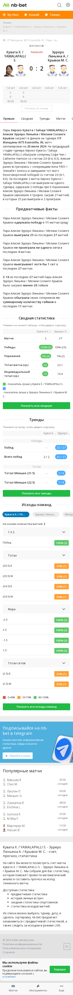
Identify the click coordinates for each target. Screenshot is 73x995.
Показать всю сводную (36, 405)
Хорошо (60, 969)
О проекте (9, 952)
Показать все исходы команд (37, 706)
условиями (9, 976)
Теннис (7, 22)
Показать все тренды (36, 493)
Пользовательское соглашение (22, 948)
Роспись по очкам (36, 108)
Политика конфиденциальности (22, 944)
